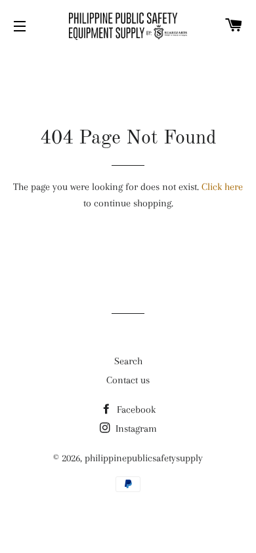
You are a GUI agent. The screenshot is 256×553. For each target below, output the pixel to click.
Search (128, 361)
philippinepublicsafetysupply (144, 458)
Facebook (135, 409)
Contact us (128, 380)
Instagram (135, 428)
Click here (222, 187)
